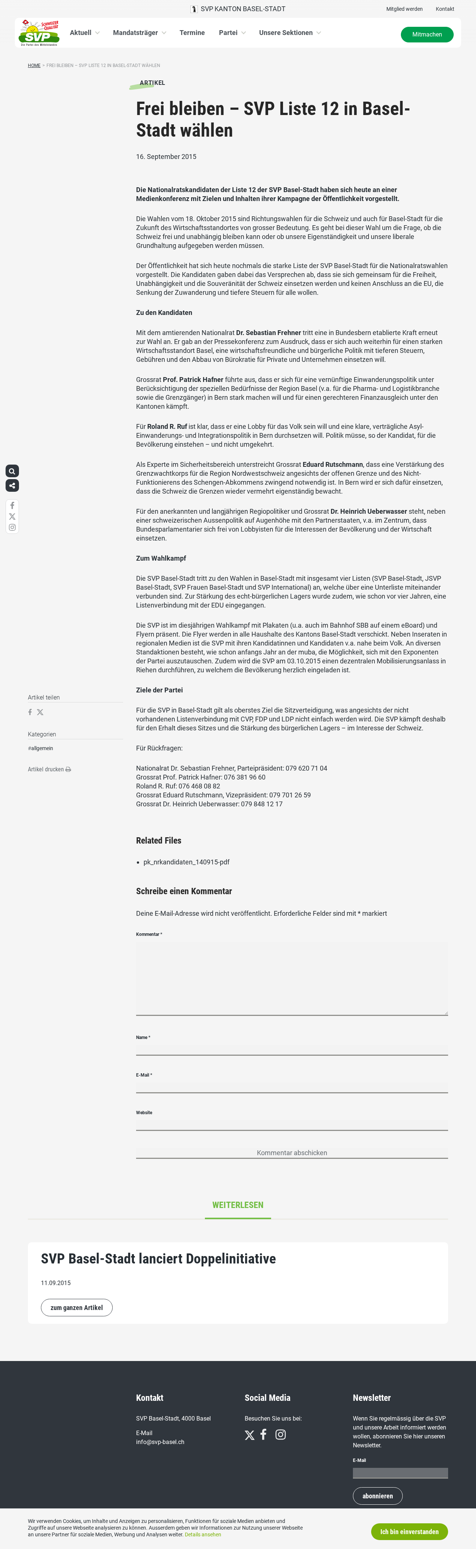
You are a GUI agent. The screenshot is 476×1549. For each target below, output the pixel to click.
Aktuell (80, 32)
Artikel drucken (46, 769)
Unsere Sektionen (286, 32)
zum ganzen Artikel (77, 1307)
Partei (228, 32)
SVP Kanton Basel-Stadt (242, 9)
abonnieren (378, 1496)
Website (144, 1112)
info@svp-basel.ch (160, 1442)
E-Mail (144, 1075)
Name (143, 1037)
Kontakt (445, 9)
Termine (192, 32)
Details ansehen (203, 1534)
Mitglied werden (404, 9)
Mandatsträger (135, 32)
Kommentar (149, 934)
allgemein (42, 748)
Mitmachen (427, 34)
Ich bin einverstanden (409, 1532)
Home (34, 65)
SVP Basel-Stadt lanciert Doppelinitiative (158, 1258)
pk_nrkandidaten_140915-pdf (186, 862)
